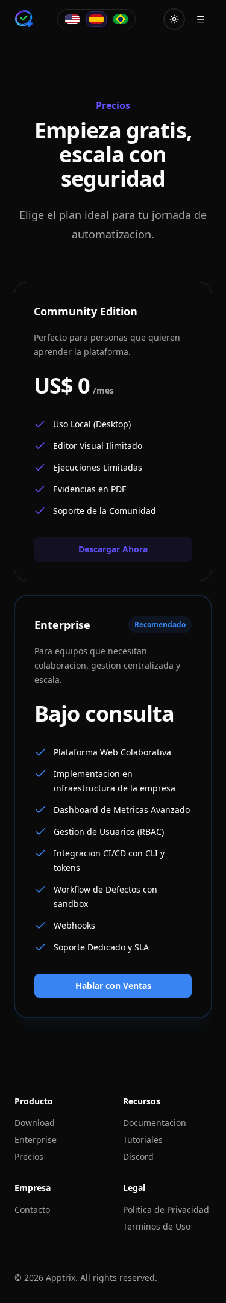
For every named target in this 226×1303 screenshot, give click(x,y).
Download (34, 1122)
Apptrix (60, 1277)
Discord (138, 1156)
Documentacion (154, 1122)
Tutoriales (143, 1139)
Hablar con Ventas (113, 985)
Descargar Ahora (113, 549)
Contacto (32, 1209)
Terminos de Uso (156, 1226)
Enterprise (35, 1139)
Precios (28, 1156)
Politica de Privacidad (166, 1209)
